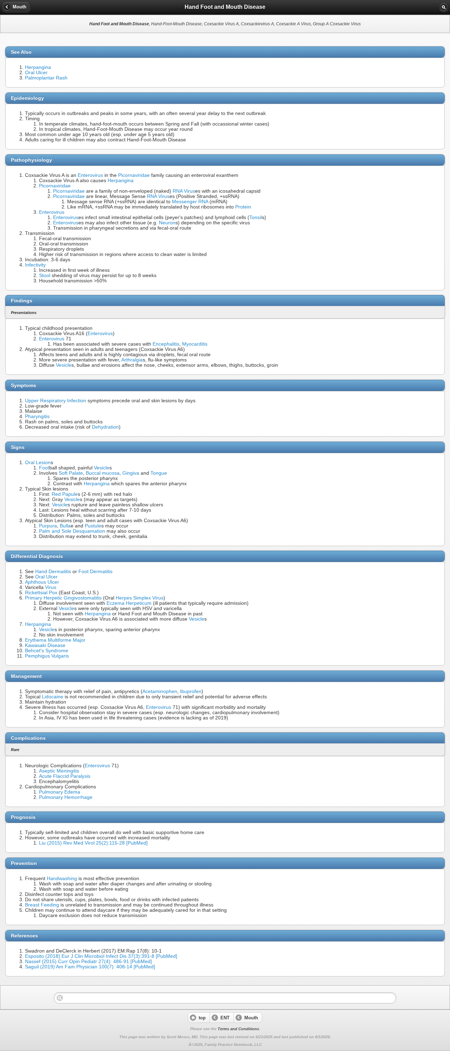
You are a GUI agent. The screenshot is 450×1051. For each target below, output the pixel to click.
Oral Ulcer (36, 72)
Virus (50, 587)
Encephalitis (166, 344)
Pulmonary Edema (59, 792)
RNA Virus (184, 191)
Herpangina (38, 67)
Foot (44, 467)
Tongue (158, 473)
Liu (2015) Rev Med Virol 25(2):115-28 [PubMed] (93, 843)
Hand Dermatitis (53, 571)
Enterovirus (90, 175)
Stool (44, 275)
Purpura (48, 525)
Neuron (167, 222)
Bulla (65, 525)
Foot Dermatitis (95, 571)
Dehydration (105, 427)
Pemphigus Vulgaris (47, 656)
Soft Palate (71, 473)
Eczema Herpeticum (129, 603)
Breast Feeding (42, 905)
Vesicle (63, 365)
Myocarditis (194, 344)
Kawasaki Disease (45, 645)
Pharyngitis (37, 416)
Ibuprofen (190, 691)
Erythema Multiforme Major (55, 640)
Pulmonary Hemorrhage (65, 797)
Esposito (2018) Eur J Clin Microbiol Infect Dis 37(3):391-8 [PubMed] (101, 956)
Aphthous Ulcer (42, 582)
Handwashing (62, 878)
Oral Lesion (38, 462)
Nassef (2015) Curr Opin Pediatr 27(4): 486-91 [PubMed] (88, 961)
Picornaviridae (134, 175)
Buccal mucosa (103, 473)
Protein (243, 207)
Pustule (93, 525)
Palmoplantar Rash (46, 78)
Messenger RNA (190, 201)
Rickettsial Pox (41, 592)
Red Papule (65, 494)
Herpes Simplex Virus (139, 598)
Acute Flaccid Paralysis (64, 776)
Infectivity (35, 265)
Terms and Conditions (238, 1029)
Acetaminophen (159, 691)
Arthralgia (132, 360)
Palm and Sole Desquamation (72, 531)
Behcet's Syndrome (46, 650)
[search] (443, 7)
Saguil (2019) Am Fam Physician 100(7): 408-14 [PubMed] (90, 966)
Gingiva (130, 473)
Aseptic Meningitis (59, 771)
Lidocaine (52, 696)
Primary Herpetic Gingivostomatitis (63, 598)
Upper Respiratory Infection (55, 400)
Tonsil (255, 217)
